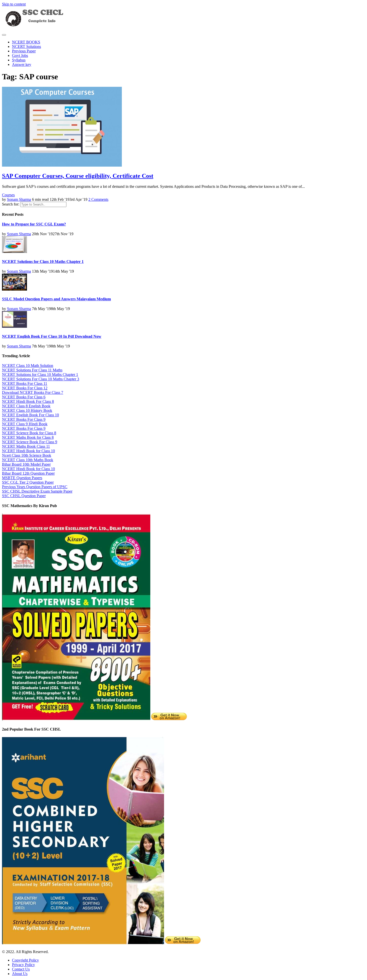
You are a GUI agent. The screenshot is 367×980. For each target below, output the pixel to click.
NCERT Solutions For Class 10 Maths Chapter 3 (40, 379)
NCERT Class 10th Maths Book (27, 460)
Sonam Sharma (19, 199)
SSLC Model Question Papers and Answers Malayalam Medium (56, 299)
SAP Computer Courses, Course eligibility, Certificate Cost (77, 176)
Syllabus (18, 60)
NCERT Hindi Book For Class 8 (28, 401)
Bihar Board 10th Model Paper (26, 464)
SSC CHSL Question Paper (24, 496)
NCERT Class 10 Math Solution (27, 365)
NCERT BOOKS (26, 42)
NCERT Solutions (26, 46)
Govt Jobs (20, 55)
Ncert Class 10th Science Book (26, 455)
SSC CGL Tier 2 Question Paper (28, 482)
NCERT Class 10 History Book (27, 410)
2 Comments (98, 199)
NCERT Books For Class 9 (23, 419)
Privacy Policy (23, 965)
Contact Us (21, 969)
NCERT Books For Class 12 (24, 388)
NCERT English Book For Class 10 (30, 415)
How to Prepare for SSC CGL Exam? (34, 224)
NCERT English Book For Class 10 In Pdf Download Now (51, 336)
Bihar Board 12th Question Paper (28, 473)
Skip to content (14, 4)
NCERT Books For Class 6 (23, 397)
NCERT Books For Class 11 (24, 383)
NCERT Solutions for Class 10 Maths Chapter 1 (43, 261)
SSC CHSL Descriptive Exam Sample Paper (37, 491)
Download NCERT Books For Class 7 (32, 392)
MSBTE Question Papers (22, 478)
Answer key (21, 64)
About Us (19, 974)
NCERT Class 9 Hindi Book (24, 424)
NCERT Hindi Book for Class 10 (28, 451)
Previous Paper (24, 51)
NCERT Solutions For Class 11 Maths (32, 370)
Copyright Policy (25, 960)
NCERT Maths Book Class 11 (26, 446)
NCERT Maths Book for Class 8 (28, 437)
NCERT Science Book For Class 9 (29, 442)
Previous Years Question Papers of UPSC (34, 487)
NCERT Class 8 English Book (26, 406)
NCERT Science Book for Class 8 (29, 433)
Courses (8, 195)
